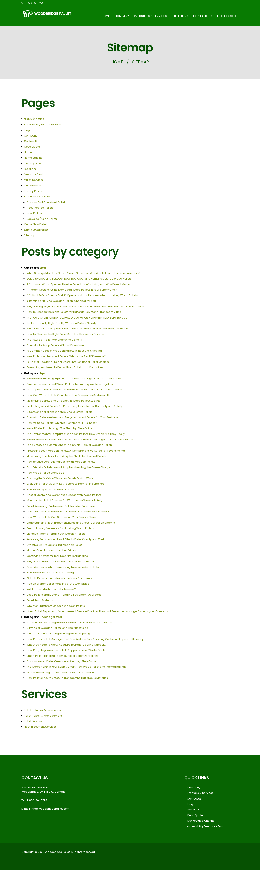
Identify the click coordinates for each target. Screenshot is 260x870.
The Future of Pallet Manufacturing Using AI (54, 340)
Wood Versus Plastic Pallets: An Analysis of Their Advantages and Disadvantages (80, 439)
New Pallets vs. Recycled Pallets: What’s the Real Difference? (66, 356)
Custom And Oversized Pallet (46, 202)
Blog (27, 130)
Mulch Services (34, 180)
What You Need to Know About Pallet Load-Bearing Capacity (66, 645)
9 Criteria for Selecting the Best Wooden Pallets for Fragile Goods (69, 622)
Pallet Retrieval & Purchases (42, 710)
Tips (42, 373)
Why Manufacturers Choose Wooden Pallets (56, 606)
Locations (30, 169)
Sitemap (29, 235)
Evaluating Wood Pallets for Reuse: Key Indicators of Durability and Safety (74, 406)
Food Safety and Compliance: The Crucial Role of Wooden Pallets (70, 445)
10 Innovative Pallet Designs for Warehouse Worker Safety (64, 500)
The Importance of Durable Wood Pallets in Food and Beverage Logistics (74, 389)
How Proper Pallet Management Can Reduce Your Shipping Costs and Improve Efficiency (85, 639)
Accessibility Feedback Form (43, 124)
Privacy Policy (33, 191)
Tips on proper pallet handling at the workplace (58, 584)
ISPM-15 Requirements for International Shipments (59, 578)
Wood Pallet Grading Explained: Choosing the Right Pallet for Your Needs (74, 378)
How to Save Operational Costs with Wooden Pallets (61, 462)
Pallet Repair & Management (43, 716)
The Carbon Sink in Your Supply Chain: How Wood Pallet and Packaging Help (77, 667)
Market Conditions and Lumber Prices (51, 550)
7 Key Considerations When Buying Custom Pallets (59, 412)
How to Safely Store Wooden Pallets (50, 489)
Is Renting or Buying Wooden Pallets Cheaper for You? (62, 301)
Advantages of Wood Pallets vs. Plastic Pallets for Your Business (68, 512)
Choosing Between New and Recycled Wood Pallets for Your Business (72, 417)
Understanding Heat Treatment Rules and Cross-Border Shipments (71, 523)
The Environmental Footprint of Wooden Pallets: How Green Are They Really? (76, 434)
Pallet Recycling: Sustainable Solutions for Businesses (61, 506)
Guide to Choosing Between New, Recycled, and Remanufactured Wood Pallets (79, 279)
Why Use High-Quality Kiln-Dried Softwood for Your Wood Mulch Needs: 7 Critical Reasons (85, 306)
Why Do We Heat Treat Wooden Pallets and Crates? (61, 561)
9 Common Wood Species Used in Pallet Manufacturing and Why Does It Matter (78, 284)
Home (117, 62)
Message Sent (33, 174)
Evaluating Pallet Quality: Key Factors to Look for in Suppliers (65, 484)
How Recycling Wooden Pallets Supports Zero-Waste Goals (66, 650)
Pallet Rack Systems (40, 600)
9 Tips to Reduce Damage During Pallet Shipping (58, 633)
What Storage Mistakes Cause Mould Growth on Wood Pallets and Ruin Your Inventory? (83, 273)
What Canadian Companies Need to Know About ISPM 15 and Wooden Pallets (77, 328)
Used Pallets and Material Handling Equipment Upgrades (64, 595)
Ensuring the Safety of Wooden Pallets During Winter (61, 478)
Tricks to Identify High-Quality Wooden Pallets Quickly (61, 323)
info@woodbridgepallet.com (50, 809)
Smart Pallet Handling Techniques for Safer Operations (63, 656)
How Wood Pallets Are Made (45, 473)
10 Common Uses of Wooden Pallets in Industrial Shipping (64, 351)
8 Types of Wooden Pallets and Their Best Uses (57, 628)
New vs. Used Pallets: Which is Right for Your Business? (62, 423)
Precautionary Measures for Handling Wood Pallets (60, 528)
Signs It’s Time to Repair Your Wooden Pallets (56, 534)
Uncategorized (50, 617)
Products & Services (37, 196)
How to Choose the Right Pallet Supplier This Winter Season (65, 334)
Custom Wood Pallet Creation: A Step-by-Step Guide (61, 661)
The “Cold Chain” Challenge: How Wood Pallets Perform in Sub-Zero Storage (77, 318)
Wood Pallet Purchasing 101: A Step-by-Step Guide (59, 428)
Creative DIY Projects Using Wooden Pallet (54, 545)
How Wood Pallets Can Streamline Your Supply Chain (61, 517)
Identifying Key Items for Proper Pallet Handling (57, 556)
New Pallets (34, 213)
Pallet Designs (33, 721)
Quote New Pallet (35, 224)
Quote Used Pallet (36, 230)
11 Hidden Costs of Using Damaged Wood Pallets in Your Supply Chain (72, 290)
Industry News (33, 163)
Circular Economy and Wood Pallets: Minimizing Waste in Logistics (70, 384)
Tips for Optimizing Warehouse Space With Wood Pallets (64, 495)
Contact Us (31, 141)
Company (30, 136)
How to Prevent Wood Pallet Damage (51, 572)
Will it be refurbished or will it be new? (51, 589)
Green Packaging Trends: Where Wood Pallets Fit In (60, 672)
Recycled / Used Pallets (42, 219)
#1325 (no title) (34, 119)
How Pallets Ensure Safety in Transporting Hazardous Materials (68, 678)
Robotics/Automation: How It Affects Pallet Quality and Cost (65, 539)
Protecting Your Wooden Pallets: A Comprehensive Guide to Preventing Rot (76, 451)
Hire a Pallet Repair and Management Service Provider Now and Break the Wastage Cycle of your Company (98, 611)
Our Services (32, 185)
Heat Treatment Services (40, 727)
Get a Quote (32, 147)
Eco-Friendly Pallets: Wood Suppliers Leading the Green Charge (68, 467)
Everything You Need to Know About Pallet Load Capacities (65, 367)
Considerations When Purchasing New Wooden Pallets (63, 567)
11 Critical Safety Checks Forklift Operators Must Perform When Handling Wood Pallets (82, 295)
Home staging (33, 158)
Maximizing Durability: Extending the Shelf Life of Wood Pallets (66, 456)
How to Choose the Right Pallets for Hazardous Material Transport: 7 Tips (74, 312)
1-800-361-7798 (34, 2)
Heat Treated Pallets (40, 208)
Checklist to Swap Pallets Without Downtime (55, 345)
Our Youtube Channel (201, 821)
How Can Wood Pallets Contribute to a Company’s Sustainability (69, 395)
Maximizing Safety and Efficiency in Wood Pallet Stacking (64, 401)
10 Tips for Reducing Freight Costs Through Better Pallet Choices (68, 362)
